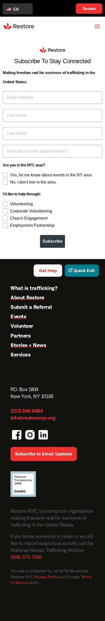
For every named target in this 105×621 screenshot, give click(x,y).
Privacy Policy (46, 576)
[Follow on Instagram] (29, 434)
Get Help (48, 270)
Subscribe (52, 241)
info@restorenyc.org (33, 417)
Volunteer (21, 325)
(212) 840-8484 (26, 410)
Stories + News (28, 344)
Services (20, 354)
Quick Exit (84, 270)
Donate (89, 8)
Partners (20, 335)
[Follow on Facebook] (16, 434)
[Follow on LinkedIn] (42, 434)
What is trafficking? (33, 287)
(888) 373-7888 (26, 556)
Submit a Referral (31, 306)
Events (18, 315)
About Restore (27, 297)
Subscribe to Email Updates (43, 453)
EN (15, 9)
